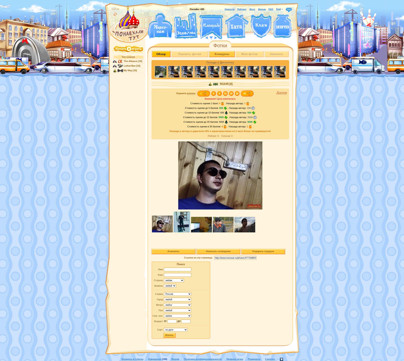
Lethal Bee (130, 66)
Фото (252, 9)
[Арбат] (219, 37)
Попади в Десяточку (220, 62)
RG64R (224, 84)
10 (225, 93)
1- (202, 93)
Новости (230, 9)
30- (245, 93)
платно (191, 93)
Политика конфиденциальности (203, 359)
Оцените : (186, 93)
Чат (289, 9)
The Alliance (130, 61)
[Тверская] (203, 37)
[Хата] (237, 26)
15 (231, 93)
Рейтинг (242, 9)
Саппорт (270, 359)
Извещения (154, 359)
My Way (128, 70)
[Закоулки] (186, 26)
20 (237, 93)
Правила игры (234, 359)
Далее (281, 93)
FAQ (270, 9)
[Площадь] (211, 27)
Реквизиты (254, 359)
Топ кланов (128, 57)
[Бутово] (211, 37)
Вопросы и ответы (132, 359)
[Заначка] (282, 26)
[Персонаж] (160, 26)
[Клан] (261, 26)
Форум (262, 9)
